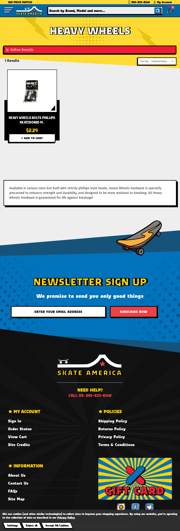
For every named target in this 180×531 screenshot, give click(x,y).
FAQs (12, 491)
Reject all (31, 525)
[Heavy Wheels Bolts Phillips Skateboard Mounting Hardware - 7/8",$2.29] (32, 90)
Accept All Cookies (57, 525)
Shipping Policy (112, 421)
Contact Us (18, 483)
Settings (12, 525)
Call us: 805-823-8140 (90, 395)
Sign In (14, 421)
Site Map (16, 499)
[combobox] (105, 10)
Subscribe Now (133, 311)
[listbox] (163, 61)
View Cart (17, 436)
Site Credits (19, 444)
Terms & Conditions (116, 444)
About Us (16, 475)
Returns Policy (112, 428)
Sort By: (144, 61)
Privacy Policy (111, 436)
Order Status (20, 428)
